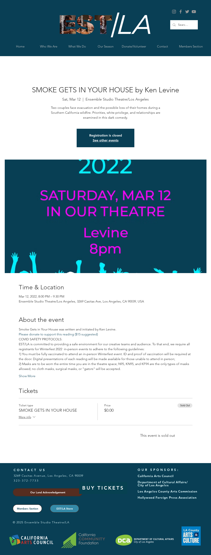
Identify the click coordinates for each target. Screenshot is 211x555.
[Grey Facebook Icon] (180, 11)
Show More (27, 376)
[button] (77, 46)
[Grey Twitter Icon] (187, 11)
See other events (105, 140)
